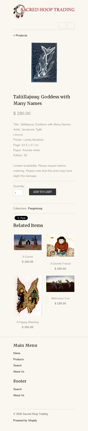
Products (18, 359)
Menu (62, 25)
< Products (20, 35)
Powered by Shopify (25, 420)
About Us (18, 371)
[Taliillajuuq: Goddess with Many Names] (44, 62)
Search (17, 365)
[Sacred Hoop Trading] (44, 11)
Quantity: (19, 186)
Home (16, 353)
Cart (71, 25)
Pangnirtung (35, 208)
